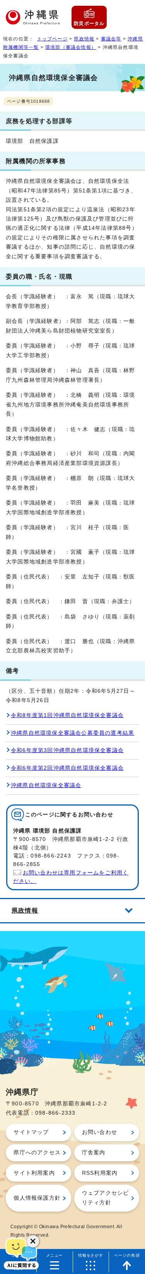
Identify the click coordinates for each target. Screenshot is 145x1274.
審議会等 (111, 39)
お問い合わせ (99, 1132)
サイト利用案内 (34, 1173)
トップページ (52, 39)
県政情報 (84, 39)
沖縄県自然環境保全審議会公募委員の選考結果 (72, 733)
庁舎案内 (94, 1152)
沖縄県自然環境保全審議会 (46, 785)
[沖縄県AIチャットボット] (21, 1253)
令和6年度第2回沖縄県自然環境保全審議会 (67, 768)
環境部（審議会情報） (70, 47)
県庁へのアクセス (37, 1152)
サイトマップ (31, 1132)
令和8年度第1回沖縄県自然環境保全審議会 (67, 715)
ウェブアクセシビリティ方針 (105, 1197)
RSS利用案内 (100, 1173)
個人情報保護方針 (37, 1198)
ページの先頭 (127, 1255)
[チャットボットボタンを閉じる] (33, 1241)
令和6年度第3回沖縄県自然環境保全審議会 (67, 750)
